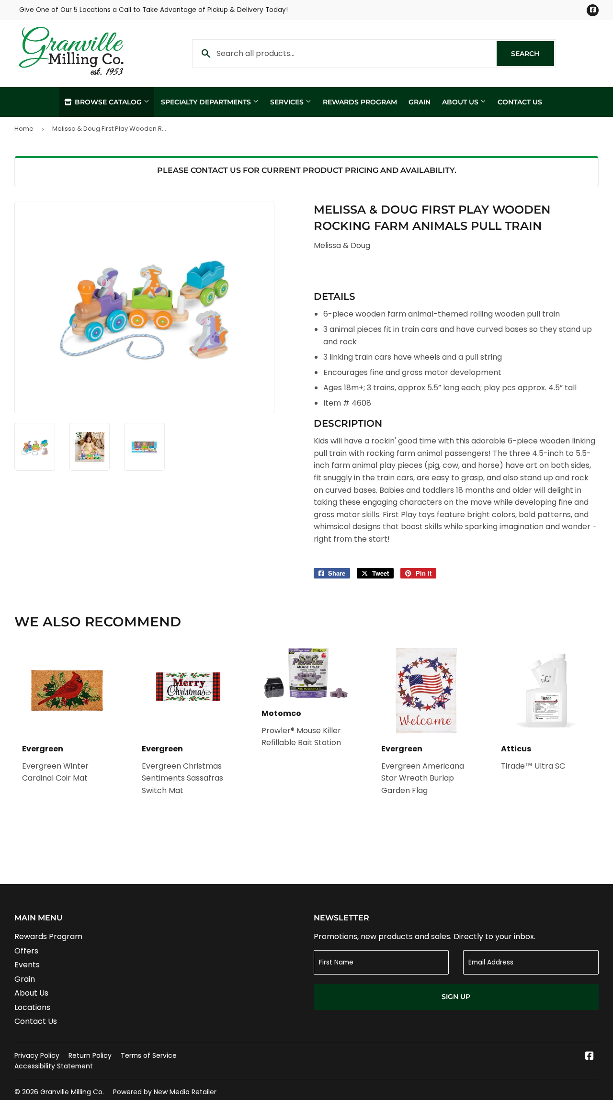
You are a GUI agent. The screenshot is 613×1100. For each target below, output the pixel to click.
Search (532, 53)
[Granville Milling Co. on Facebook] (589, 1056)
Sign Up (456, 996)
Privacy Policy (36, 1055)
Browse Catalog (108, 102)
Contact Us (520, 102)
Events (27, 964)
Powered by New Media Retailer (164, 1092)
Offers (26, 950)
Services (288, 102)
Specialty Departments (207, 102)
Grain (420, 102)
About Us (461, 102)
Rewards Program (360, 102)
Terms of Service (149, 1055)
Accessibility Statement (53, 1066)
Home (24, 128)
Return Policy (90, 1055)
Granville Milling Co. (72, 1092)
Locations (32, 1007)
